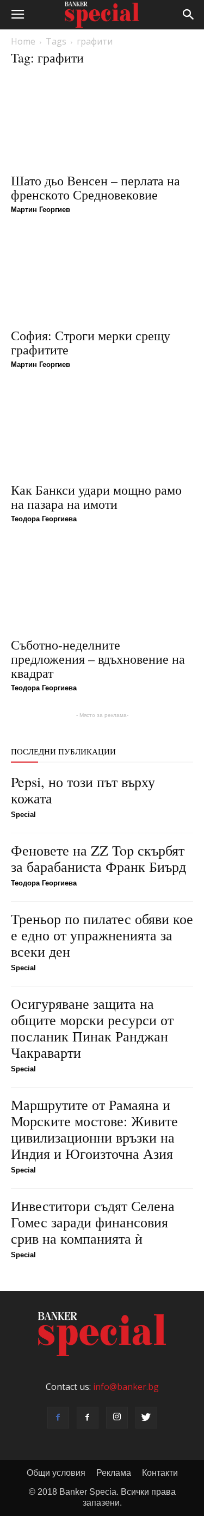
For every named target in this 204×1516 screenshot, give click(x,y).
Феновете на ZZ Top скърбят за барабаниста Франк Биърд (98, 858)
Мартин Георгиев (40, 209)
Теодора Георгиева (44, 519)
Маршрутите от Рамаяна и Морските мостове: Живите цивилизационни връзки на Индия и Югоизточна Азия (94, 1129)
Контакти (160, 1472)
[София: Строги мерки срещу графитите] (102, 276)
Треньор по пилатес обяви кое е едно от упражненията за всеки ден (102, 934)
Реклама (113, 1472)
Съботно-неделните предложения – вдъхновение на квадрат (98, 659)
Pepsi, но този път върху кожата (83, 789)
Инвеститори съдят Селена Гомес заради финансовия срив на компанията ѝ (93, 1221)
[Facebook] (58, 1417)
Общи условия (56, 1472)
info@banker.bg (126, 1387)
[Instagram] (117, 1417)
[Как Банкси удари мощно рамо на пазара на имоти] (102, 431)
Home (23, 41)
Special (23, 814)
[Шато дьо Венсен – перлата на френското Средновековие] (102, 121)
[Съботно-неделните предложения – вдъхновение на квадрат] (102, 585)
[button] (189, 14)
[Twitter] (146, 1417)
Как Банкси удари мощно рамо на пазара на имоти (96, 497)
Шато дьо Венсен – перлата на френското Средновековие (95, 187)
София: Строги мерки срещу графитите (90, 342)
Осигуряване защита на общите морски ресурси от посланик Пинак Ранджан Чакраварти (92, 1028)
